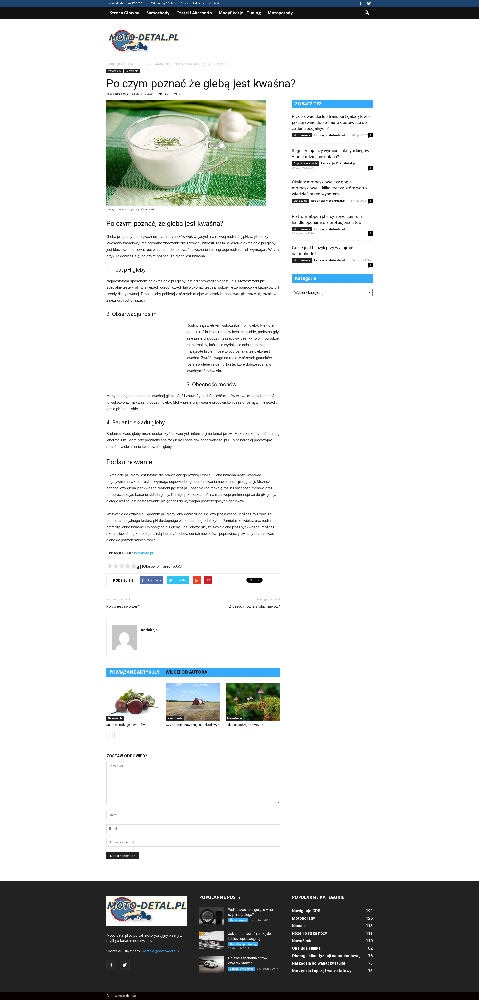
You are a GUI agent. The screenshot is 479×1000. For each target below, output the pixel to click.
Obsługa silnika (306, 948)
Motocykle (300, 200)
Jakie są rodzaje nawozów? (126, 725)
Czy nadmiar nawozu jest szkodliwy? (192, 725)
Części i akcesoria (194, 13)
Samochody (157, 13)
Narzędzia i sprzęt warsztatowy (321, 970)
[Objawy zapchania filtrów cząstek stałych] (211, 964)
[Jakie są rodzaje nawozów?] (133, 702)
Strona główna (124, 13)
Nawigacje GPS (306, 910)
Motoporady (280, 13)
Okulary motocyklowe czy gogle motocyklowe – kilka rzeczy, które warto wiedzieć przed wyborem (329, 187)
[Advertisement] (282, 42)
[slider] (121, 566)
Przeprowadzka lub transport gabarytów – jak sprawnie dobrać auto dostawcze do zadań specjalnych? (331, 122)
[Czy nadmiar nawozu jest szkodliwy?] (193, 702)
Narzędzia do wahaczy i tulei (318, 963)
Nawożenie (131, 71)
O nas (184, 3)
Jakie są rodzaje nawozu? (244, 725)
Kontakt (214, 3)
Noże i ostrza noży (309, 933)
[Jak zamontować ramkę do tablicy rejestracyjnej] (211, 940)
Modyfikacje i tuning (240, 13)
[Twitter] (369, 3)
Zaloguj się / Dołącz (163, 3)
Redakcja (122, 93)
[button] (367, 13)
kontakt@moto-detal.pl (161, 951)
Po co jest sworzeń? (123, 606)
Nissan (298, 925)
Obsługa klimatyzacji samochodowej (326, 955)
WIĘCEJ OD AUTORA (186, 672)
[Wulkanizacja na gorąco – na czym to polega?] (211, 916)
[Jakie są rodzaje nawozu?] (253, 702)
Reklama (198, 3)
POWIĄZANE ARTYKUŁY (134, 672)
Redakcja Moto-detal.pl (331, 135)
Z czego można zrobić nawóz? (254, 606)
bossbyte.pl (143, 553)
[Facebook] (360, 3)
